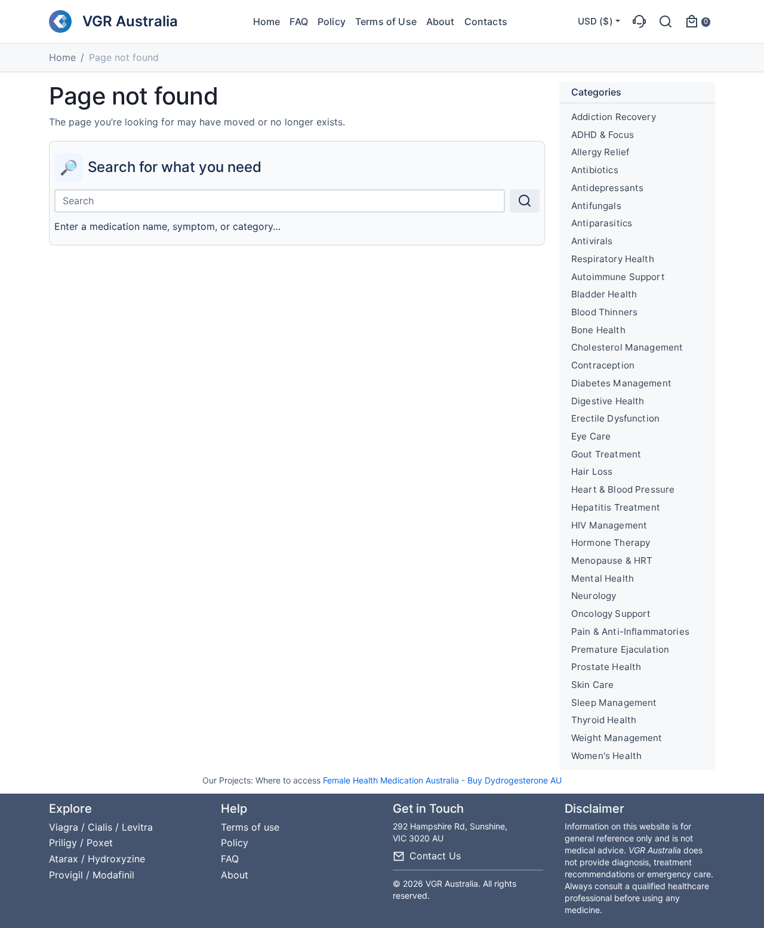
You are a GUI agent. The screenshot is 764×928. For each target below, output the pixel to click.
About (440, 21)
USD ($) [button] (595, 21)
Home (267, 21)
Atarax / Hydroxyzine (97, 859)
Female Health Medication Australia (391, 780)
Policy (332, 21)
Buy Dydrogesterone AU (514, 780)
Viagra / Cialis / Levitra (101, 827)
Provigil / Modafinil (91, 875)
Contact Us (435, 856)
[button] (639, 21)
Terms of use (250, 827)
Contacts (485, 21)
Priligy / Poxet (81, 843)
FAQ (298, 21)
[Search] (525, 201)
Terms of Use (386, 21)
